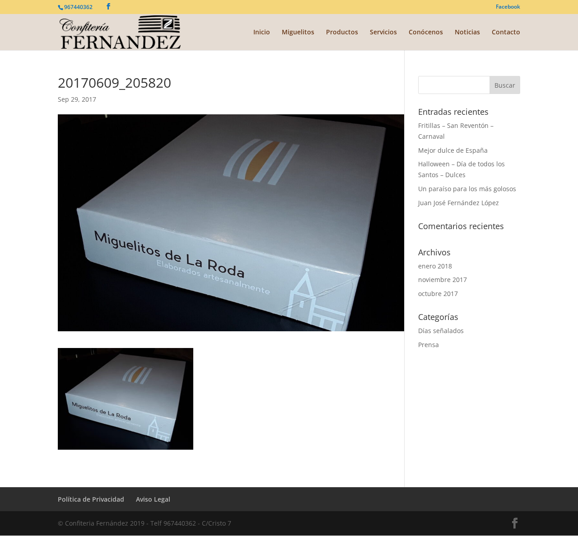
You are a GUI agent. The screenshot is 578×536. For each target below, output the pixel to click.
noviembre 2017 (442, 279)
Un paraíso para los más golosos (467, 188)
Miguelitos (298, 32)
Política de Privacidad (91, 499)
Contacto (506, 32)
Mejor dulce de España (453, 150)
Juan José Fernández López (458, 202)
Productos (342, 32)
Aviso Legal (153, 499)
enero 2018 (435, 266)
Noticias (467, 32)
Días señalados (441, 330)
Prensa (428, 344)
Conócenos (426, 32)
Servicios (383, 32)
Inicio (261, 32)
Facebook (508, 7)
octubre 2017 (438, 293)
